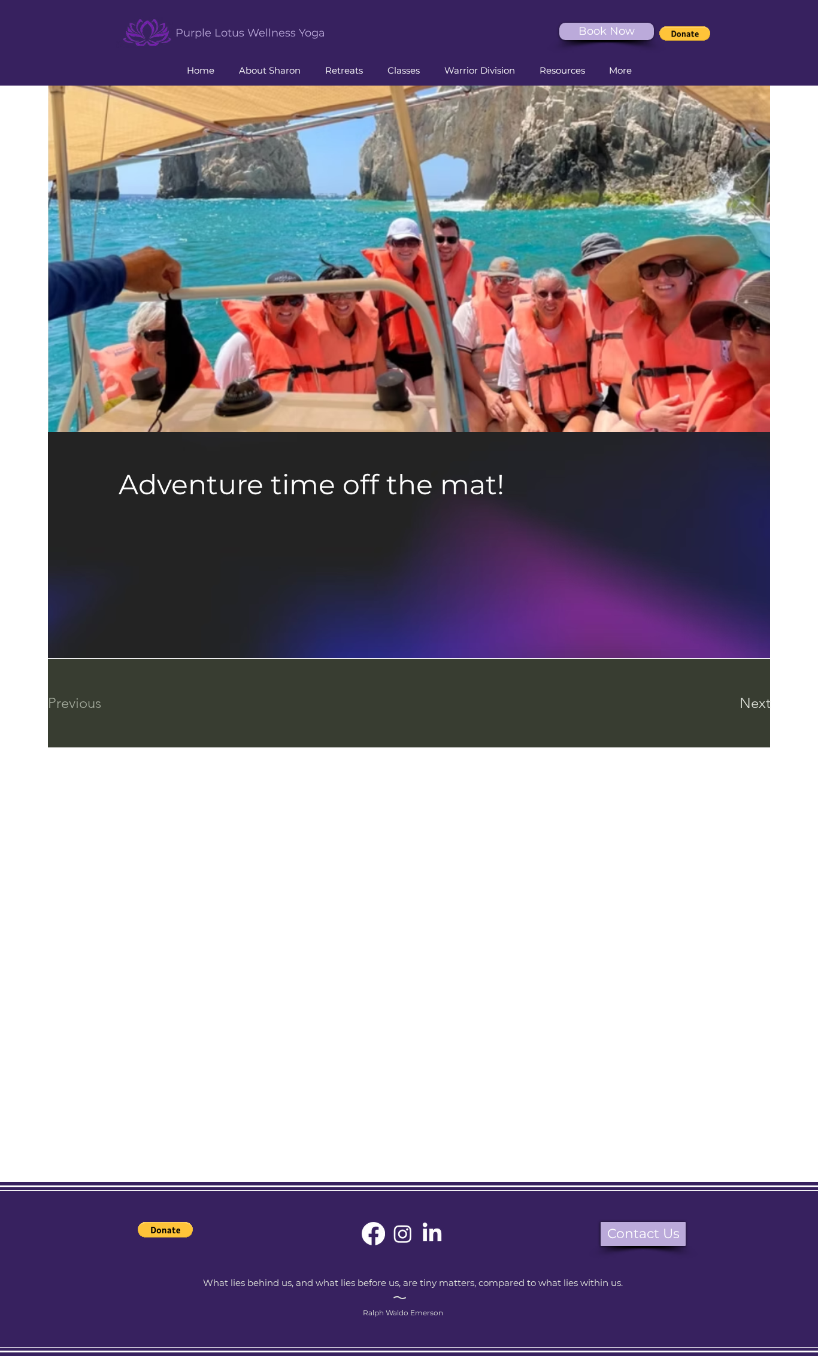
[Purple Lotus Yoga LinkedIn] (432, 1233)
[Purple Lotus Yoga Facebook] (373, 1233)
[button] (684, 33)
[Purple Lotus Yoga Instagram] (402, 1233)
